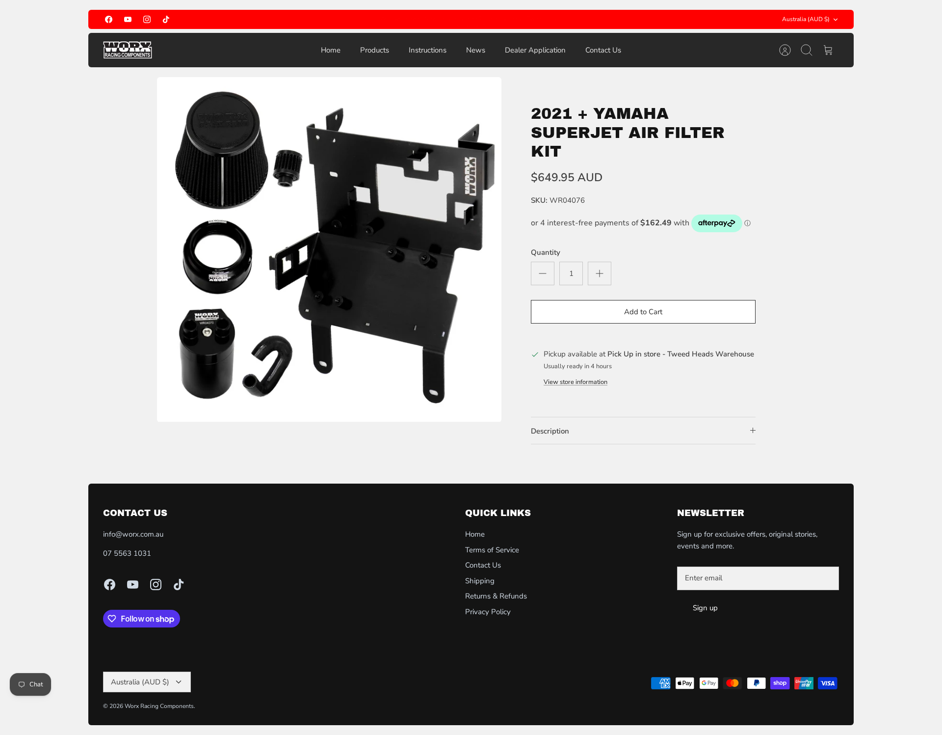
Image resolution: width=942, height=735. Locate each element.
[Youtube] (127, 19)
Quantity (545, 252)
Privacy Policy (488, 612)
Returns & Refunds (496, 596)
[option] (329, 249)
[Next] (572, 19)
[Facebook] (108, 19)
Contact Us (603, 50)
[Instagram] (147, 19)
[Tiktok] (166, 19)
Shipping (480, 581)
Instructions (427, 50)
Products (374, 50)
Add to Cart (643, 312)
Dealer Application (535, 50)
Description (550, 431)
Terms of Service (492, 550)
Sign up (705, 608)
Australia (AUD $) (806, 19)
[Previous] (370, 19)
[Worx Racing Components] (127, 50)
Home (330, 50)
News (475, 50)
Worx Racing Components (159, 706)
